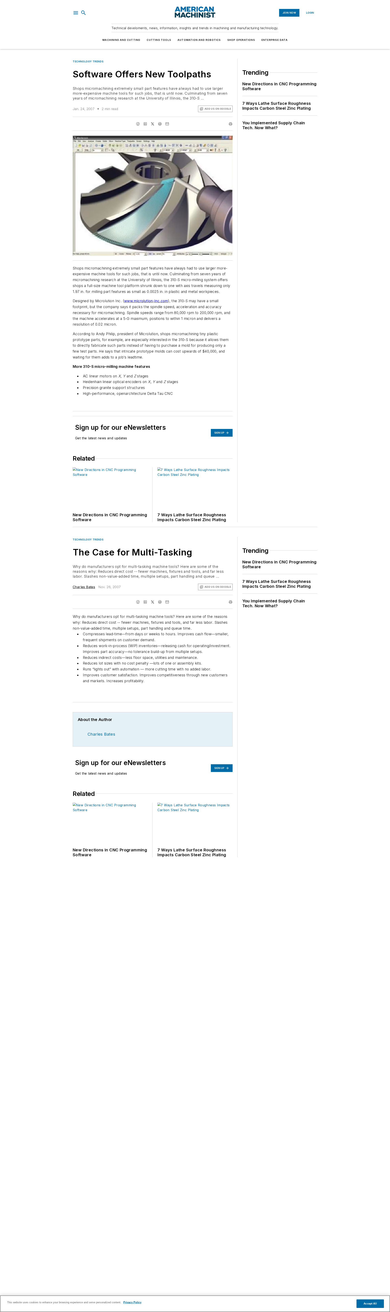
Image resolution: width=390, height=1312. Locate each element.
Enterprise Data (274, 39)
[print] (231, 124)
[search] (83, 13)
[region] (195, 1303)
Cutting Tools (159, 39)
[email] (167, 124)
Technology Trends (88, 61)
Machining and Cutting (121, 39)
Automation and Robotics (199, 39)
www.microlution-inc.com (146, 301)
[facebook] (138, 124)
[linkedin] (145, 124)
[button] (76, 13)
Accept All (370, 1303)
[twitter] (153, 124)
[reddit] (160, 124)
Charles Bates (84, 587)
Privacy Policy (132, 1302)
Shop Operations (241, 39)
